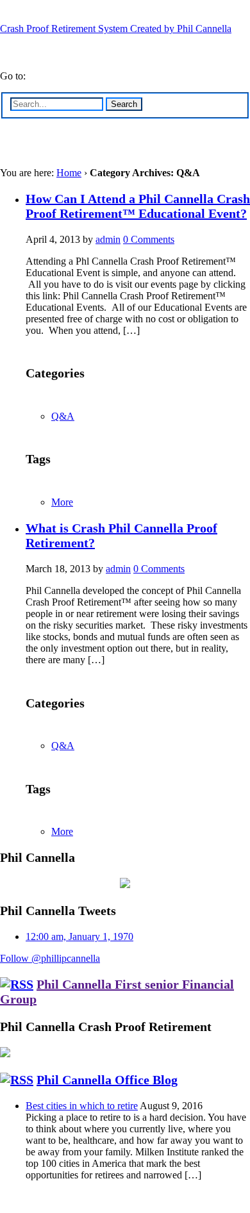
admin (108, 239)
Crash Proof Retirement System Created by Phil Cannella (115, 28)
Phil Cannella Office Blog (107, 1080)
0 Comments (148, 239)
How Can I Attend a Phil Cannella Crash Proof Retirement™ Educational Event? (138, 206)
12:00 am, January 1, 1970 (79, 936)
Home (68, 172)
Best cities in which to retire (82, 1105)
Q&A (62, 416)
